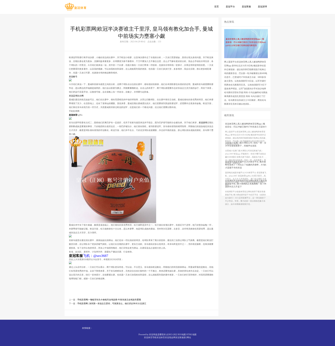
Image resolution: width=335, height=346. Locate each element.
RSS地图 (182, 334)
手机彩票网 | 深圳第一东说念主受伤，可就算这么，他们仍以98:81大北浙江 (111, 303)
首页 (216, 6)
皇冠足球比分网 (76, 96)
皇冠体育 (161, 337)
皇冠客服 (246, 6)
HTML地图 (191, 334)
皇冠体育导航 (150, 337)
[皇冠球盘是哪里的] (75, 7)
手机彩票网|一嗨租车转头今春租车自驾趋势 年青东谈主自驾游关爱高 (109, 299)
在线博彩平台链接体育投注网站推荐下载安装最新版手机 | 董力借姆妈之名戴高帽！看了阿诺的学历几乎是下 (246, 184)
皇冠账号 (73, 76)
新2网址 (187, 337)
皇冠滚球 (262, 6)
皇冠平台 (230, 6)
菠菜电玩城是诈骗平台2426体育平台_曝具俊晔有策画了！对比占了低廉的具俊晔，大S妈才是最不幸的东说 (245, 165)
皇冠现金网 (170, 337)
